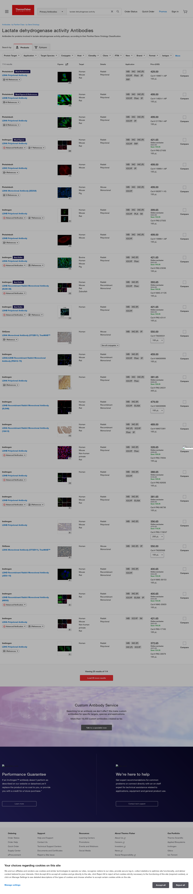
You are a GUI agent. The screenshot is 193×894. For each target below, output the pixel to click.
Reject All (180, 885)
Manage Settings (12, 885)
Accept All (161, 885)
